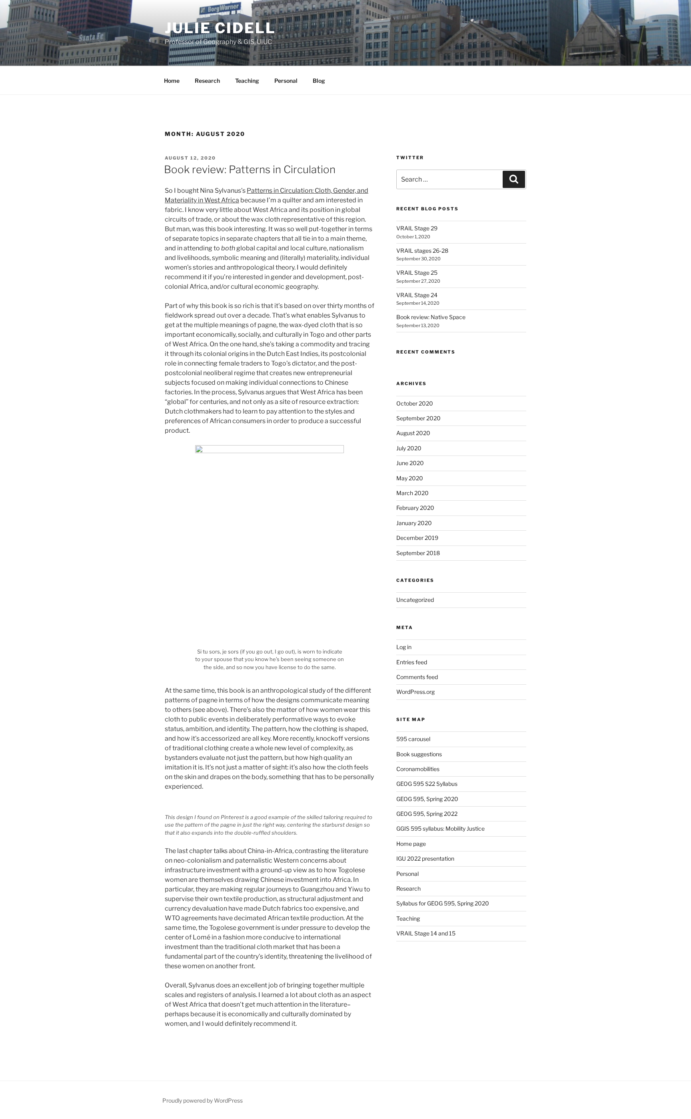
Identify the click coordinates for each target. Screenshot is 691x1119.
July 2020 (408, 448)
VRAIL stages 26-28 (422, 250)
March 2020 (412, 493)
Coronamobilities (417, 768)
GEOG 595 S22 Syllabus (426, 783)
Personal (286, 80)
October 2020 (414, 403)
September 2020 (418, 418)
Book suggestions (419, 754)
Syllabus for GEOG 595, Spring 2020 (442, 903)
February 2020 (415, 507)
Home (172, 80)
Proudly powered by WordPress (202, 1100)
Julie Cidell (220, 28)
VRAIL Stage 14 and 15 (425, 933)
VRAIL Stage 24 (416, 295)
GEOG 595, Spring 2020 (427, 798)
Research (207, 80)
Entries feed (411, 662)
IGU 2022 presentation (425, 858)
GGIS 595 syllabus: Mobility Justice (440, 828)
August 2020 (413, 433)
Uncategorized (415, 599)
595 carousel (413, 738)
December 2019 (417, 537)
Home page (411, 843)
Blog (319, 80)
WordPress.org (415, 691)
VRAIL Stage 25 (416, 272)
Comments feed (417, 676)
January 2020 (414, 523)
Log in (403, 646)
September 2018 (418, 553)
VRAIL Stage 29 (416, 228)
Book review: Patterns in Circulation (250, 169)
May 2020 (409, 478)
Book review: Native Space (430, 317)
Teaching (247, 80)
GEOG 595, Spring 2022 (426, 813)
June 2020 (410, 463)
